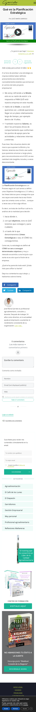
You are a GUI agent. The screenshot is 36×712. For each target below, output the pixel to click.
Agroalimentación (12, 486)
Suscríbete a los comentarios (13, 420)
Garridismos (10, 504)
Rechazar (15, 708)
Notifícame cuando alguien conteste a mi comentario (19, 397)
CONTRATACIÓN (18, 696)
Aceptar (6, 708)
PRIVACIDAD (18, 693)
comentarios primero (18, 347)
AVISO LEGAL (18, 687)
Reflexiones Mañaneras (15, 528)
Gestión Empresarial (13, 510)
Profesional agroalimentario (17, 522)
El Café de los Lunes (13, 492)
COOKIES (18, 690)
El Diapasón (10, 498)
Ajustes (25, 708)
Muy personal (11, 516)
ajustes (25, 705)
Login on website (8, 415)
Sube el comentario (18, 400)
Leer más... (18, 326)
